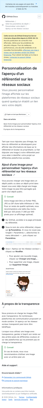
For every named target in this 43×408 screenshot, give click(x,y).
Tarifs (10, 399)
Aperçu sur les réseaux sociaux (17, 29)
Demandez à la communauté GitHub (17, 377)
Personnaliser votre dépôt (15, 26)
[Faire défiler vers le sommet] (38, 403)
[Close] (36, 3)
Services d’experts (21, 399)
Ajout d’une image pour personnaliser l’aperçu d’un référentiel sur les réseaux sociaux (20, 169)
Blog (31, 399)
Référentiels (10, 21)
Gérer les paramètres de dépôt (17, 24)
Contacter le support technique (16, 381)
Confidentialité (31, 397)
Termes (21, 397)
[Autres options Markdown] (29, 114)
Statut (4, 399)
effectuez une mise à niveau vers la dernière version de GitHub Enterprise (21, 52)
